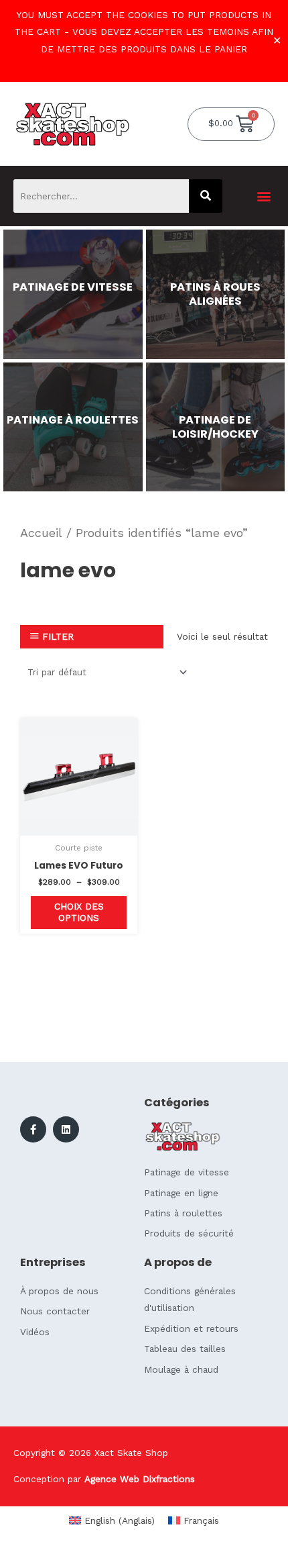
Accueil (41, 533)
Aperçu (79, 825)
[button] (264, 196)
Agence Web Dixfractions (139, 1478)
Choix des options (79, 912)
